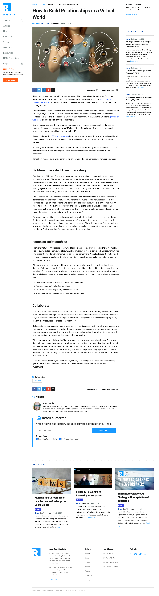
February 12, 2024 (138, 39)
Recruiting (45, 23)
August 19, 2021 (67, 23)
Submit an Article (133, 4)
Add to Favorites (108, 90)
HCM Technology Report (70, 439)
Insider (8, 69)
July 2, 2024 (57, 513)
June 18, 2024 (141, 509)
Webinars (7, 47)
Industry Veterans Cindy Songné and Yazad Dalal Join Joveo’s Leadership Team (138, 44)
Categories (40, 377)
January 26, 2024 (138, 94)
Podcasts (7, 36)
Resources (8, 53)
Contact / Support (111, 566)
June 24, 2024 (96, 503)
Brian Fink (85, 503)
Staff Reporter (45, 513)
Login (5, 63)
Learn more (53, 579)
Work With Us (110, 558)
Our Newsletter (111, 553)
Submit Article (131, 14)
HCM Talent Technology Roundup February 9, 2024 (139, 72)
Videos (6, 42)
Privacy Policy (81, 590)
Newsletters (41, 436)
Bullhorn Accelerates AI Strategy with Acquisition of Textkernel (133, 497)
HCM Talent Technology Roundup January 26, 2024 (139, 98)
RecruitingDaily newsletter (48, 439)
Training (87, 580)
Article (37, 23)
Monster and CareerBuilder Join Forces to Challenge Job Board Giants (51, 501)
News (5, 31)
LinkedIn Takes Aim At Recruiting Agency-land (89, 493)
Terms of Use (69, 590)
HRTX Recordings (11, 58)
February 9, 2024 (138, 68)
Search (6, 20)
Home (34, 4)
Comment (91, 90)
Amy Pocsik (55, 23)
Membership (10, 80)
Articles (6, 26)
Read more (134, 61)
